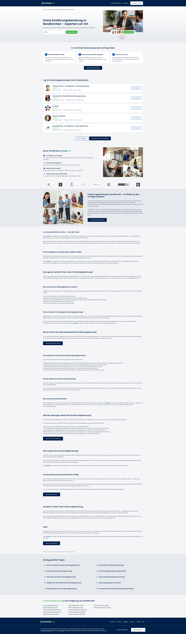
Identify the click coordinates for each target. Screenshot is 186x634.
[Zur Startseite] (48, 3)
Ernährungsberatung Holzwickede (77, 609)
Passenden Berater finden (52, 343)
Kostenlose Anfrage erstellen (100, 138)
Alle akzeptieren (138, 630)
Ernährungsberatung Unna (75, 607)
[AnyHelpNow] (48, 622)
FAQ (143, 621)
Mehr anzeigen (82, 138)
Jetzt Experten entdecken (53, 438)
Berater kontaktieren (51, 494)
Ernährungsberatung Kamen (51, 614)
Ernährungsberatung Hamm (76, 605)
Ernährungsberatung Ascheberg (52, 609)
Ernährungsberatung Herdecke (76, 614)
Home (44, 9)
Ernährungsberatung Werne (50, 605)
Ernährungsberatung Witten (101, 605)
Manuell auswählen (122, 630)
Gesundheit (50, 9)
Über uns (132, 621)
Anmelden (125, 3)
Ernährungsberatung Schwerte (76, 612)
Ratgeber (125, 621)
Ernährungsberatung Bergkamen (52, 612)
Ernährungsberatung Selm (50, 607)
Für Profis (119, 621)
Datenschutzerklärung (47, 630)
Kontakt (138, 621)
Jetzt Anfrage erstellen (93, 68)
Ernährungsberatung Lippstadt (102, 607)
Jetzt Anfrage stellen (51, 543)
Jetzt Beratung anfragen (97, 220)
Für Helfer (112, 621)
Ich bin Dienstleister (116, 3)
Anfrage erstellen (137, 3)
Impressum (61, 630)
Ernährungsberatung (60, 9)
